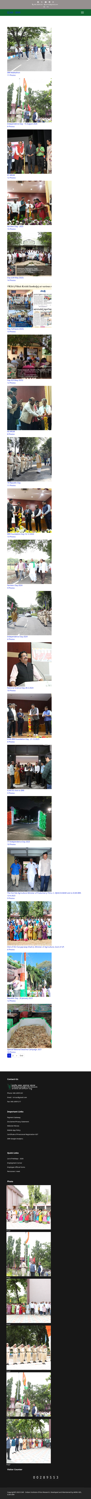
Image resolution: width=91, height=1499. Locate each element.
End (21, 1055)
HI (44, 7)
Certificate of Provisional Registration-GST (22, 1134)
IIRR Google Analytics (15, 1139)
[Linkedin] (49, 2)
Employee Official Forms (16, 1167)
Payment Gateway (13, 1117)
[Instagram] (53, 2)
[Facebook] (38, 2)
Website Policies (13, 1126)
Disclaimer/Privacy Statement (18, 1122)
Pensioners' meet (13, 1171)
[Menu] (82, 12)
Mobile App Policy (13, 1130)
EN (48, 7)
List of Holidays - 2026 (15, 1159)
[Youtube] (46, 2)
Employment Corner (14, 1163)
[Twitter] (42, 2)
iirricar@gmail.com (52, 4)
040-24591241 (38, 4)
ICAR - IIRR (13, 12)
